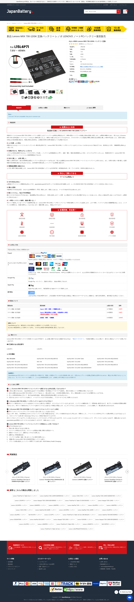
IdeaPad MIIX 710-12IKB (73, 361)
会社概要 (105, 5)
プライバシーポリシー (14, 566)
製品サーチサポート (78, 339)
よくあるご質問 (91, 107)
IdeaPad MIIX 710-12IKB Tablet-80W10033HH (79, 367)
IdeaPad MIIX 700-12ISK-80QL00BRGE (77, 364)
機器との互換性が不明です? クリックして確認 (91, 66)
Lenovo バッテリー (17, 23)
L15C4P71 (9, 349)
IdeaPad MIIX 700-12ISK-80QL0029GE (47, 364)
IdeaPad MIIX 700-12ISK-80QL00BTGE (47, 358)
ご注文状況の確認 (74, 561)
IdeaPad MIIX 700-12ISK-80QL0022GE (17, 367)
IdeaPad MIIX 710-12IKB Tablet (75, 358)
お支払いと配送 (42, 107)
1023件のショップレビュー (86, 44)
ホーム (8, 23)
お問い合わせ (113, 5)
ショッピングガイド (94, 5)
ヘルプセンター (123, 5)
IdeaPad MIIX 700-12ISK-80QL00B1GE (17, 364)
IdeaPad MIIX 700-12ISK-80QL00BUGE (47, 367)
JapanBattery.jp (66, 597)
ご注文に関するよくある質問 (46, 564)
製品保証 (10, 564)
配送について (73, 564)
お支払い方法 (73, 566)
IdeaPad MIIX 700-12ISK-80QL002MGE (107, 358)
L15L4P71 (39, 349)
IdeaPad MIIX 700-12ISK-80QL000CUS (107, 364)
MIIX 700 (39, 361)
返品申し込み (42, 569)
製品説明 (18, 107)
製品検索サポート (105, 564)
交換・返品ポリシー (44, 566)
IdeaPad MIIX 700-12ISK (13, 361)
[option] (37, 66)
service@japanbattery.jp (106, 566)
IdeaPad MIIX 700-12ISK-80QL (105, 361)
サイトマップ (11, 569)
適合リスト (67, 107)
